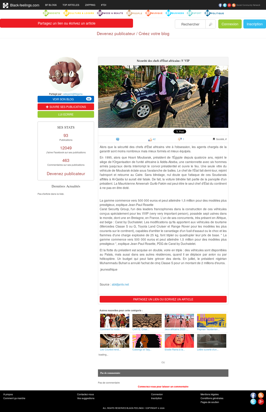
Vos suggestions (85, 398)
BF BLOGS (51, 4)
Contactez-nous (85, 394)
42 (154, 139)
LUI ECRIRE (65, 114)
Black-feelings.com (23, 4)
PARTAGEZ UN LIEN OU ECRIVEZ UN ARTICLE (163, 299)
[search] (210, 23)
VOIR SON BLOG (71, 99)
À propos (8, 394)
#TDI (103, 4)
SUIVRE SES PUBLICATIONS (67, 107)
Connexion (230, 23)
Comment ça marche (14, 398)
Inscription (255, 23)
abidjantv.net (120, 284)
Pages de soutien (210, 402)
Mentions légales (210, 394)
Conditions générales (212, 398)
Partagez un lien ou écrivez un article (66, 23)
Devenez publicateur (66, 173)
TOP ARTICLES (71, 4)
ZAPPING (90, 4)
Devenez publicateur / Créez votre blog (133, 33)
